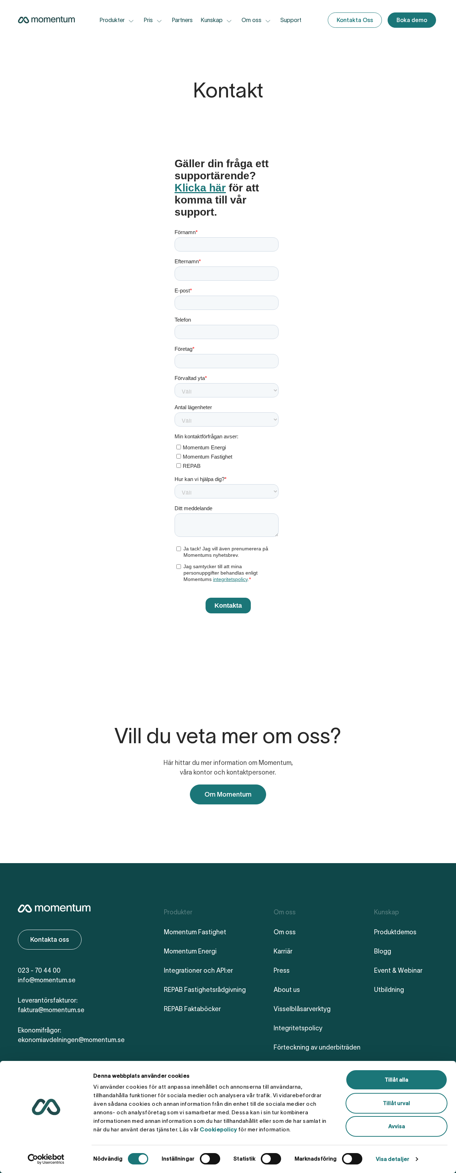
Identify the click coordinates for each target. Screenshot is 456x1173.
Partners (182, 20)
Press (282, 970)
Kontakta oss (49, 939)
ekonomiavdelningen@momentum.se (71, 1039)
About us (287, 989)
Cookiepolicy (218, 1129)
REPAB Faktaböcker (192, 1009)
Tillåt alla (396, 1080)
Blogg (382, 951)
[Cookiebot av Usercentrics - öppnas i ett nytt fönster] (46, 1159)
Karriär (283, 951)
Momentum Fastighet (195, 932)
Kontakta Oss (355, 20)
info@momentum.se (47, 980)
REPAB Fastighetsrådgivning (205, 989)
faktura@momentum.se (51, 1010)
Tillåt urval (396, 1103)
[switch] (210, 1158)
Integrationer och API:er (198, 970)
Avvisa (396, 1126)
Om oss (285, 932)
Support (290, 20)
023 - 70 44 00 (39, 970)
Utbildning (389, 989)
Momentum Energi (190, 951)
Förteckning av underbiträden (317, 1047)
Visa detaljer (392, 1159)
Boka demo (412, 20)
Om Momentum (228, 794)
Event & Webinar (398, 970)
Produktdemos (395, 932)
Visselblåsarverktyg (302, 1009)
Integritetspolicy (298, 1028)
